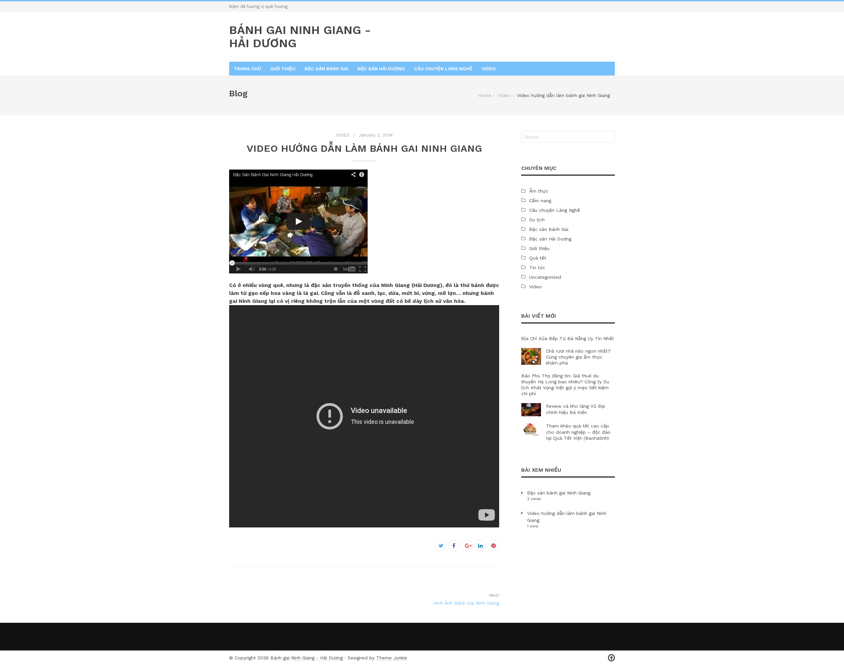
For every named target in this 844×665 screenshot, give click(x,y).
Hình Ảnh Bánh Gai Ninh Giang (466, 603)
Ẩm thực (538, 191)
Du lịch (537, 219)
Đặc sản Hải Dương (381, 68)
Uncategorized (545, 277)
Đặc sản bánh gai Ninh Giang (558, 492)
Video (489, 68)
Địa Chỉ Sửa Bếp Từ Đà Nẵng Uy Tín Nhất (567, 338)
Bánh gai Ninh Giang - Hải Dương (306, 657)
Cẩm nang (540, 200)
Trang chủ (247, 68)
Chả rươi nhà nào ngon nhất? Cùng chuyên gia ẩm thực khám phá (578, 356)
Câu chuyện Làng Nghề (443, 68)
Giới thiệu (282, 68)
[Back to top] (611, 658)
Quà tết (537, 258)
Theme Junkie (391, 657)
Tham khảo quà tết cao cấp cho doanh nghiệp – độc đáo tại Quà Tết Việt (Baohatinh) (578, 431)
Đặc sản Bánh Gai (326, 68)
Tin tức (537, 267)
